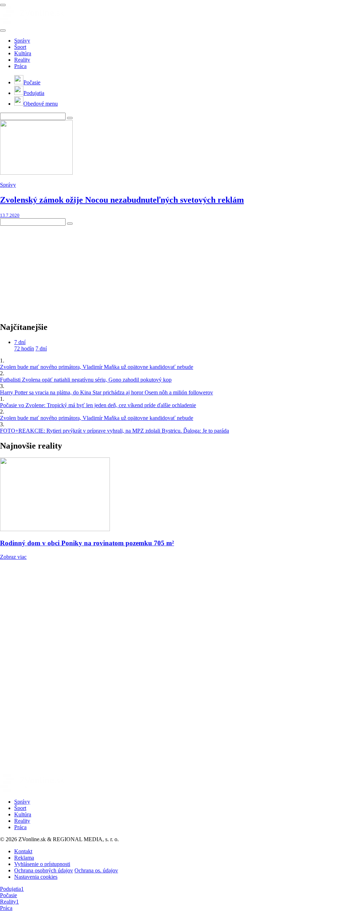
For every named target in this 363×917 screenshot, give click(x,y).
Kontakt (23, 851)
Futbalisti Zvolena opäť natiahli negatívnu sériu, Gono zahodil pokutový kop (86, 380)
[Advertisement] (53, 270)
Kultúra (22, 53)
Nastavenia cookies (35, 877)
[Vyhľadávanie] (70, 118)
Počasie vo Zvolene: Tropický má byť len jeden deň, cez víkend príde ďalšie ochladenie (98, 405)
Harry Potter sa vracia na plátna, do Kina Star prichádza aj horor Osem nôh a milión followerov (106, 392)
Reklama (24, 858)
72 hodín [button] (24, 348)
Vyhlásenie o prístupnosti (42, 864)
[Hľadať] (3, 30)
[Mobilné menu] (3, 5)
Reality (22, 60)
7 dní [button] (20, 342)
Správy (22, 41)
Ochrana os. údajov (96, 870)
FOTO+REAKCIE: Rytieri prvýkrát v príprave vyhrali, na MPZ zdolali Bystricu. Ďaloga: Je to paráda (114, 431)
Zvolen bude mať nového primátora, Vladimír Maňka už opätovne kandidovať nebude (96, 367)
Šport (20, 47)
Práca (20, 66)
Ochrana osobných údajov (43, 870)
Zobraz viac (13, 557)
